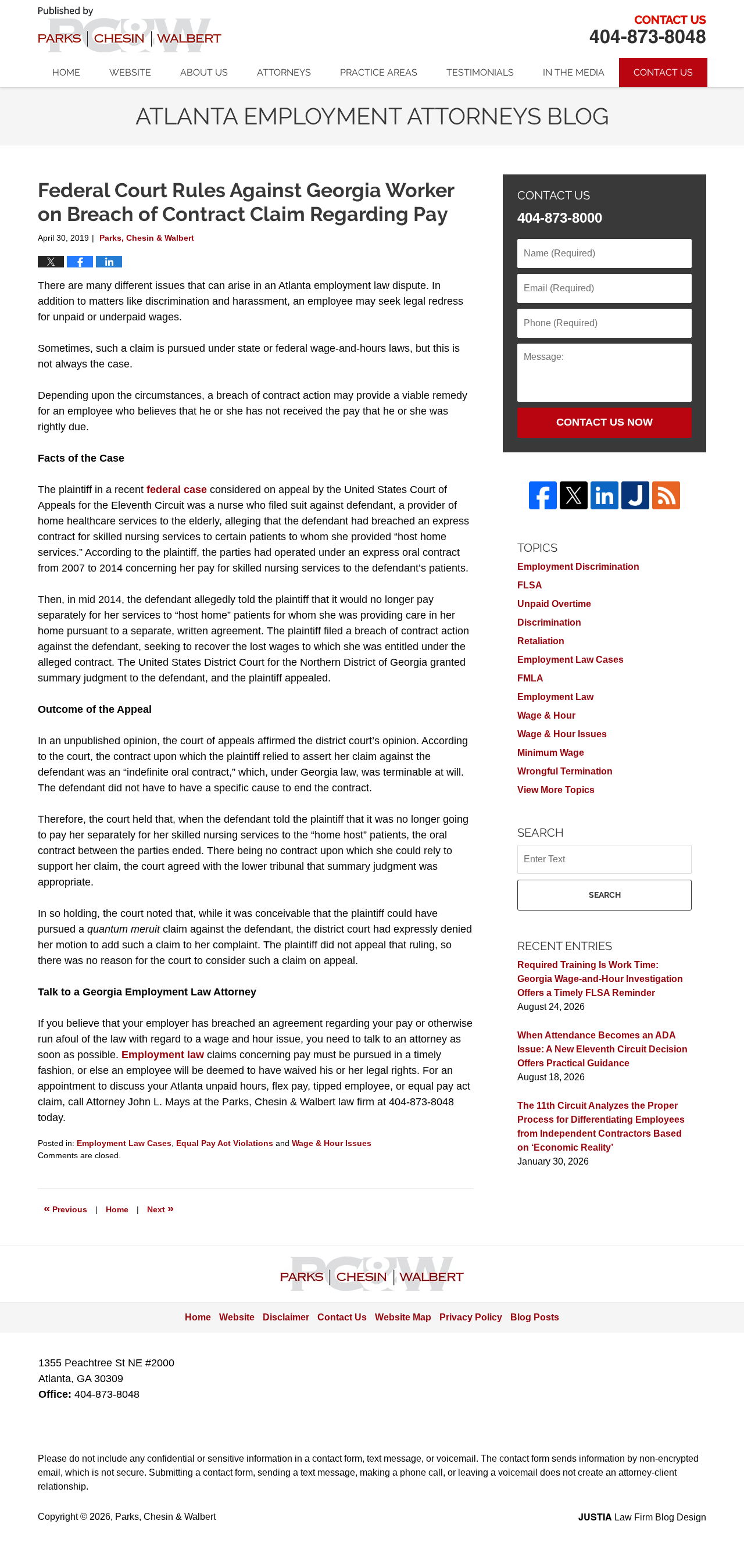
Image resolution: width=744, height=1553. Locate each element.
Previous (65, 1208)
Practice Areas (378, 72)
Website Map (403, 1317)
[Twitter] (574, 495)
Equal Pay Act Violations (224, 1143)
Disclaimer (286, 1317)
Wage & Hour (546, 715)
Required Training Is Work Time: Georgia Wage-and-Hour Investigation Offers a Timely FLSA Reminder (600, 979)
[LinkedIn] (604, 495)
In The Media (573, 72)
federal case (176, 489)
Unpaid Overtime (554, 604)
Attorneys (284, 72)
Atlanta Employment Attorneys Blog (129, 29)
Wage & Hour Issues (331, 1143)
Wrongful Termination (565, 771)
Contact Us (663, 72)
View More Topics (556, 790)
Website (130, 72)
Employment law (162, 1055)
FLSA (529, 585)
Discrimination (549, 622)
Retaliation (540, 641)
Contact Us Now (604, 422)
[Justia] (635, 495)
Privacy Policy (470, 1317)
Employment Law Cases (124, 1143)
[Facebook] (543, 495)
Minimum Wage (550, 753)
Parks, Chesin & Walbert (647, 29)
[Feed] (666, 495)
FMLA (530, 678)
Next (160, 1208)
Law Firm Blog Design (642, 1517)
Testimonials (480, 72)
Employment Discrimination (578, 567)
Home (66, 72)
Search (605, 894)
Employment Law (555, 697)
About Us (204, 72)
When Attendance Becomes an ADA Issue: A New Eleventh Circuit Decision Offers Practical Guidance (602, 1049)
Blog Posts (534, 1317)
